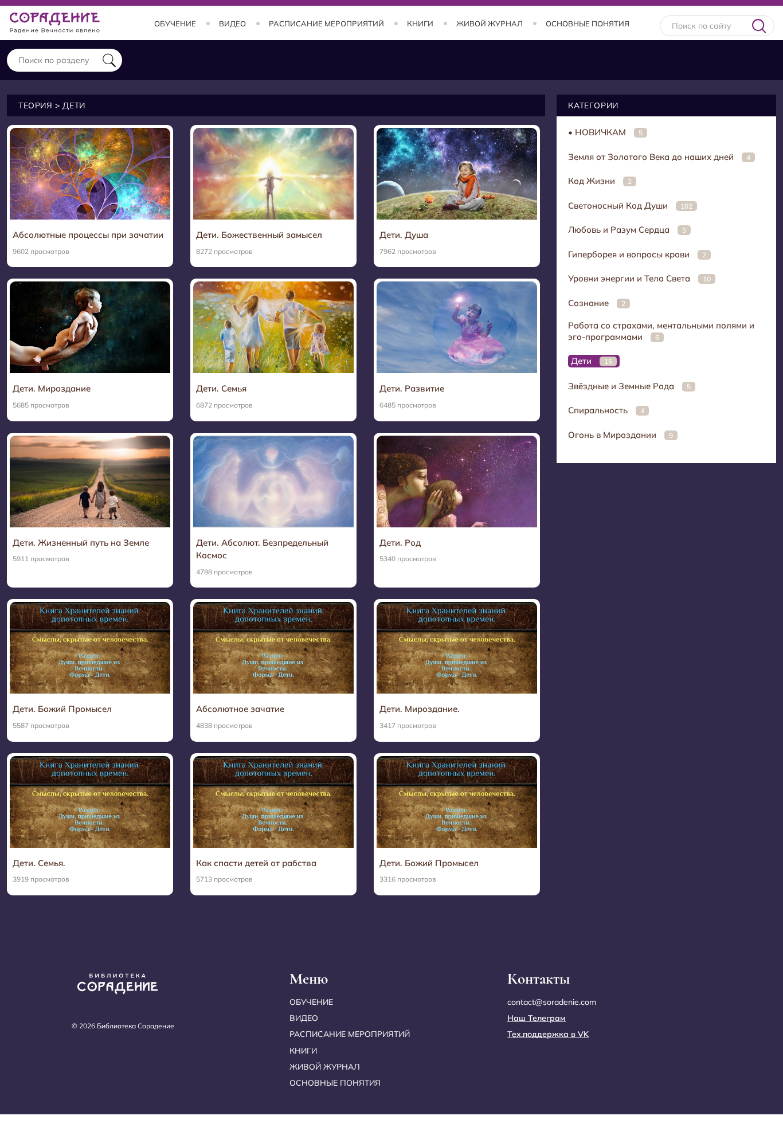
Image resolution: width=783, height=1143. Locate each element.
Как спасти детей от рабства (256, 863)
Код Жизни (600, 180)
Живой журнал (489, 23)
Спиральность (606, 410)
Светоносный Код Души (630, 205)
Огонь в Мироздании (620, 434)
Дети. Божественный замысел (259, 234)
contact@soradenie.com (551, 1002)
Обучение (175, 23)
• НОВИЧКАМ (605, 132)
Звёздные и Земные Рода (629, 386)
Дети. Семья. (39, 863)
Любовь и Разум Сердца (627, 229)
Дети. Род (400, 542)
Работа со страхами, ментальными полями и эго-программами (661, 331)
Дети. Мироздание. (419, 708)
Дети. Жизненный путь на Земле (81, 542)
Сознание (596, 303)
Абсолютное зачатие (240, 708)
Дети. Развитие (411, 388)
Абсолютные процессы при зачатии (88, 234)
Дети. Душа (403, 234)
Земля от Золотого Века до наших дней (659, 156)
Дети (591, 360)
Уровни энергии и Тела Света (639, 278)
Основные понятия (587, 23)
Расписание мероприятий (326, 23)
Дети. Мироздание (52, 388)
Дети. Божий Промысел (62, 708)
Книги (420, 23)
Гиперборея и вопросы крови (637, 254)
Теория (35, 105)
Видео (232, 23)
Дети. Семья (221, 388)
